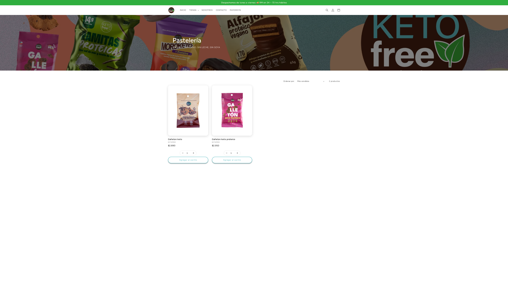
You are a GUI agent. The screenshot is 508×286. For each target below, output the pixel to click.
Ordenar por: (289, 81)
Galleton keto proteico (223, 139)
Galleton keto (175, 139)
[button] (194, 10)
